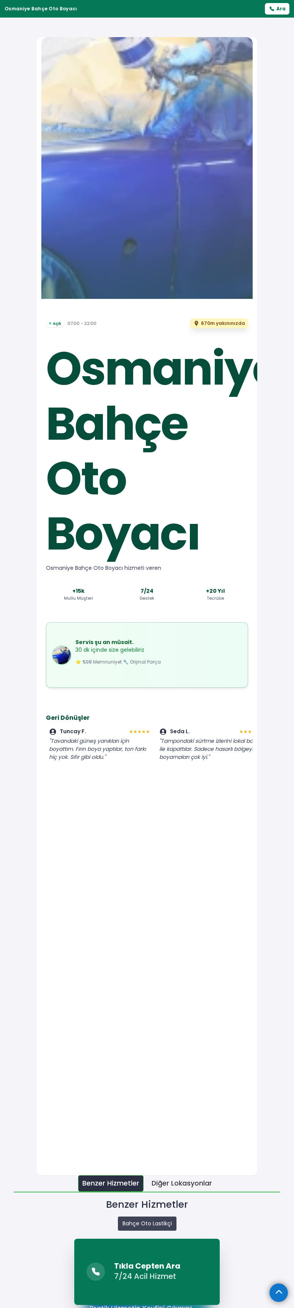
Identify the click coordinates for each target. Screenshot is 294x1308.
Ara (281, 8)
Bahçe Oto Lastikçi (147, 1223)
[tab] (111, 1183)
